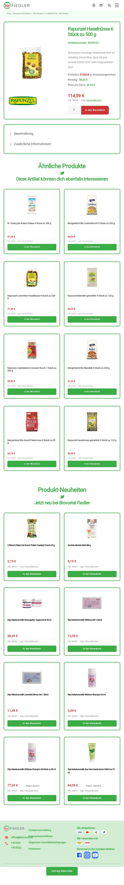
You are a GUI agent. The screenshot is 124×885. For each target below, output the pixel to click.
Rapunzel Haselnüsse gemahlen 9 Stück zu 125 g (92, 440)
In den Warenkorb (95, 110)
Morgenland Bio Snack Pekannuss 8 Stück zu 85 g (31, 441)
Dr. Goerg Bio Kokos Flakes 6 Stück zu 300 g (29, 223)
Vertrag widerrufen (62, 871)
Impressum (35, 848)
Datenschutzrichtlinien (41, 836)
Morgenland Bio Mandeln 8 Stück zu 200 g (89, 368)
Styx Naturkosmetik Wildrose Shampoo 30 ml (87, 694)
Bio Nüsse (63, 13)
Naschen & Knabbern (22, 13)
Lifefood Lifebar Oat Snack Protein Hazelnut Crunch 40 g (31, 545)
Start (9, 13)
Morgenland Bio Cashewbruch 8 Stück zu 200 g (91, 223)
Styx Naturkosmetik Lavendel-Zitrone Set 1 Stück (27, 694)
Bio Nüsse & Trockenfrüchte (45, 13)
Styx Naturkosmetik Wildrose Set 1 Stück (85, 620)
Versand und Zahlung (40, 830)
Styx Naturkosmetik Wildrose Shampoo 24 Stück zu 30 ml (31, 769)
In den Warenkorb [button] (32, 247)
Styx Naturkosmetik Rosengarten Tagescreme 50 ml (29, 620)
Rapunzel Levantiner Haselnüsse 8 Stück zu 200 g (31, 297)
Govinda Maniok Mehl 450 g (79, 545)
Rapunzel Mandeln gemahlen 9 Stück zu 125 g (91, 296)
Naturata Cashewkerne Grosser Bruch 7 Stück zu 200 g (31, 369)
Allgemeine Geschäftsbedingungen (47, 842)
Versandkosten (94, 100)
